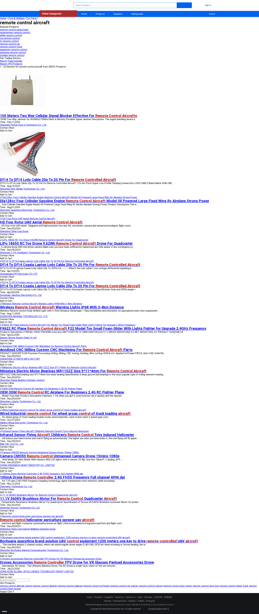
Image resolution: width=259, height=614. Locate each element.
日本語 (141, 601)
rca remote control (10, 38)
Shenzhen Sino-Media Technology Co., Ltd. (22, 188)
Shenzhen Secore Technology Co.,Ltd (20, 507)
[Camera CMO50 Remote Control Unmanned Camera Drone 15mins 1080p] (39, 452)
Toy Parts (31, 18)
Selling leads (137, 14)
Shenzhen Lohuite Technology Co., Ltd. (20, 401)
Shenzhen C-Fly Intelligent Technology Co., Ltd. (25, 252)
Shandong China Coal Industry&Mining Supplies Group (28, 529)
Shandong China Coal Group (14, 231)
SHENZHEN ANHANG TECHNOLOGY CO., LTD (24, 316)
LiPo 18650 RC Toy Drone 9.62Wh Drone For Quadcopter (66, 243)
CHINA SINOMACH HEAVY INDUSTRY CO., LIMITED (27, 465)
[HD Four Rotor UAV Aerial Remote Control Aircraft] (27, 218)
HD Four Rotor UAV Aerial (41, 222)
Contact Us (130, 597)
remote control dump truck (234, 586)
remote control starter (151, 586)
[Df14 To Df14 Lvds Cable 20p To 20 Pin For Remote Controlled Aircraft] (22, 176)
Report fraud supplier (11, 61)
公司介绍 (158, 597)
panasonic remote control (13, 49)
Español (131, 601)
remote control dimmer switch (16, 586)
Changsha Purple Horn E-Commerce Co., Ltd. (23, 125)
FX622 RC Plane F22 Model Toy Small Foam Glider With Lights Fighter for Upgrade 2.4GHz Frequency (103, 328)
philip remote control (11, 35)
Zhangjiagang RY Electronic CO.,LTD (18, 273)
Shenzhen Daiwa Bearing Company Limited (22, 380)
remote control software (96, 586)
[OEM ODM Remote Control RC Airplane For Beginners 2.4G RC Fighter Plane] (41, 388)
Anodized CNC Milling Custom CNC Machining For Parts (66, 350)
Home (84, 14)
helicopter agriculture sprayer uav (47, 520)
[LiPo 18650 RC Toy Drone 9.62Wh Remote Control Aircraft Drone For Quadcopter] (44, 240)
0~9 (172, 605)
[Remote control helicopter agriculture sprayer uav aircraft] (31, 516)
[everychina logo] (48, 5)
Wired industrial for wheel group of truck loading (65, 413)
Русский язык (120, 601)
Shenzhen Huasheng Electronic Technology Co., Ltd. (27, 210)
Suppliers (117, 14)
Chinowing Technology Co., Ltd (16, 486)
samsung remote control (13, 52)
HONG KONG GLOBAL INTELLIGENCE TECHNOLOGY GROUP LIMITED (37, 571)
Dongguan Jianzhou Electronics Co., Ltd (21, 295)
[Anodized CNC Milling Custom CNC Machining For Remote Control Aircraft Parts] (43, 346)
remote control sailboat (70, 586)
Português (150, 601)
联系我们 (168, 597)
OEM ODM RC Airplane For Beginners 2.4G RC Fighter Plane (62, 392)
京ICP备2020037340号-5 (158, 609)
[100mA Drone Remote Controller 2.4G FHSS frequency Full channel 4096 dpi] (41, 473)
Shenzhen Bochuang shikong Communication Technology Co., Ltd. (34, 550)
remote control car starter (124, 586)
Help (140, 597)
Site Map (148, 597)
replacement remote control (15, 32)
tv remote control (9, 41)
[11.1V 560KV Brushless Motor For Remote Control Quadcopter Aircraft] (38, 495)
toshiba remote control (12, 55)
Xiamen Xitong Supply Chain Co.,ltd (18, 337)
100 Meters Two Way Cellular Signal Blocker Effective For (68, 116)
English (212, 14)
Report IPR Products (11, 63)
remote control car (10, 44)
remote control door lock (206, 586)
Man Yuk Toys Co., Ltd (11, 444)
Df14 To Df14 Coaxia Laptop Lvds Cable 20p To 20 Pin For (70, 265)
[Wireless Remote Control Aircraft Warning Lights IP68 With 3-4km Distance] (41, 303)
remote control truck (11, 46)
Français (107, 601)
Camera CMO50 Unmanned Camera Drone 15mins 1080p (59, 456)
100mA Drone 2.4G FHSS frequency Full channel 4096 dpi (62, 477)
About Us (119, 597)
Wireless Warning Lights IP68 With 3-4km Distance (62, 307)
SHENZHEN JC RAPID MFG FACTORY (20, 359)
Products (100, 14)
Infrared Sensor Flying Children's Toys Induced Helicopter (67, 435)
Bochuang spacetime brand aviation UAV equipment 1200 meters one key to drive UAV (99, 541)
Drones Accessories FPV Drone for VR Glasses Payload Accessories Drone (77, 562)
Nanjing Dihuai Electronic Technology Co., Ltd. (24, 422)
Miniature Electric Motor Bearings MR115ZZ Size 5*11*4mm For (73, 371)
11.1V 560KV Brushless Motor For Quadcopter (58, 498)
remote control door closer (177, 586)
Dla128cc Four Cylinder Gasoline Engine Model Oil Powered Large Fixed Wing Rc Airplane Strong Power (104, 201)
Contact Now (7, 127)
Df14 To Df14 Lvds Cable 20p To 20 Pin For (58, 180)
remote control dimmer (45, 586)
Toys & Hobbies (16, 18)
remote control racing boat (14, 29)
